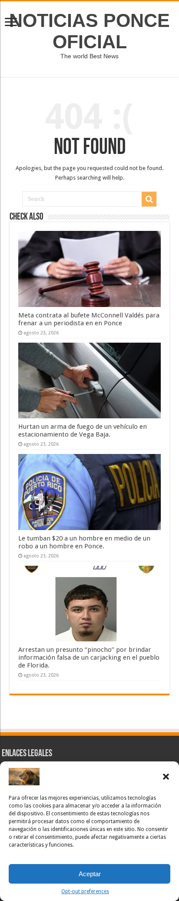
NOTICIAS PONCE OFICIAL (89, 31)
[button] (166, 776)
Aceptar (90, 874)
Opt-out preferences (85, 891)
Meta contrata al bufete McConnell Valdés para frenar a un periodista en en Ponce (88, 319)
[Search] (149, 199)
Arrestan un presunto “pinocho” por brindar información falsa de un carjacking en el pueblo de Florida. (88, 657)
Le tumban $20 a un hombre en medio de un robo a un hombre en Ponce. (84, 542)
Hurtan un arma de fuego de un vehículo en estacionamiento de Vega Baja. (82, 430)
